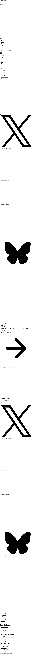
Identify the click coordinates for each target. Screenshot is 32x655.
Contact (2, 78)
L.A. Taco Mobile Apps (5, 622)
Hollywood (3, 641)
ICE (2, 62)
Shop (2, 43)
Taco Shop (3, 66)
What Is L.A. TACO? (5, 649)
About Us (3, 68)
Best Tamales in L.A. (5, 632)
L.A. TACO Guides (4, 619)
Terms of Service (4, 646)
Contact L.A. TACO (4, 644)
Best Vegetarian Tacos (5, 630)
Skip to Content (3, 0)
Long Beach (3, 638)
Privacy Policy (4, 648)
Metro (2, 65)
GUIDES (2, 47)
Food (2, 40)
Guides (2, 55)
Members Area (4, 72)
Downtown (3, 636)
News (2, 42)
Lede (11, 653)
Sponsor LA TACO (4, 77)
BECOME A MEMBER (5, 643)
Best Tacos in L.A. (4, 627)
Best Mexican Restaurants (6, 628)
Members (3, 70)
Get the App (3, 75)
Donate (2, 45)
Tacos (2, 58)
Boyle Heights (4, 639)
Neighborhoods (4, 63)
